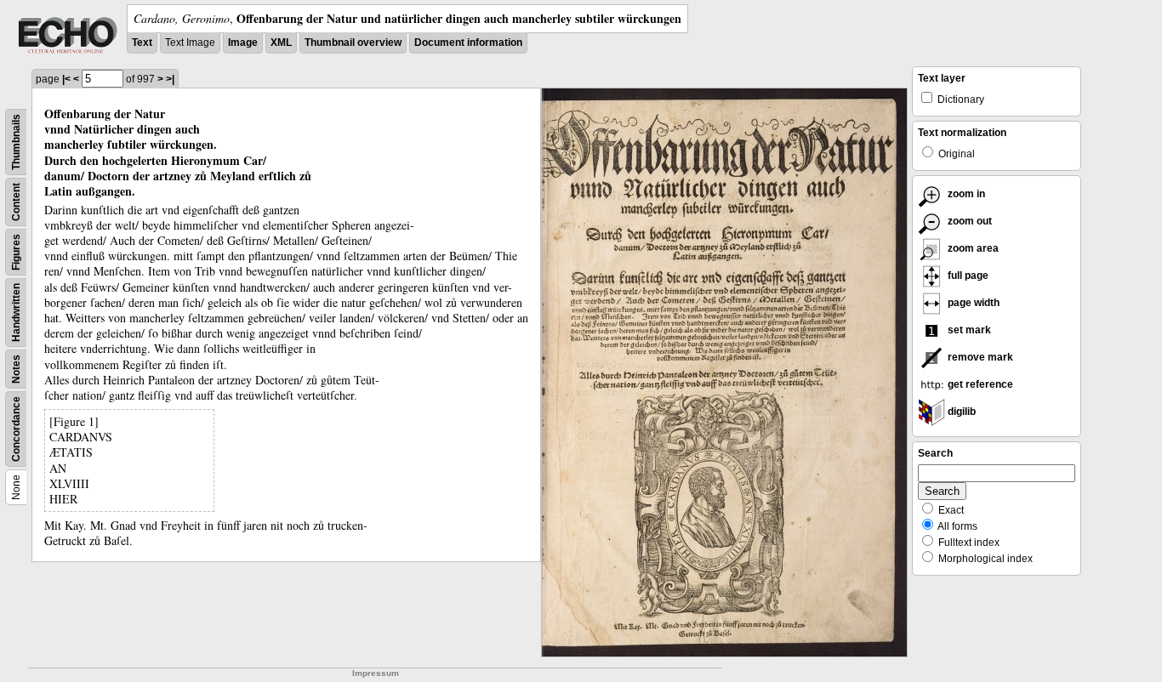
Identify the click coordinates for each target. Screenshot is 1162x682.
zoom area (972, 248)
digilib (960, 412)
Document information (468, 42)
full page (966, 275)
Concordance (16, 429)
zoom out (968, 221)
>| (170, 79)
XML (281, 42)
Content (16, 202)
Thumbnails (16, 142)
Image (243, 42)
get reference (979, 384)
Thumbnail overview (353, 42)
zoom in (965, 194)
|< (66, 79)
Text (142, 42)
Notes (16, 369)
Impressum (375, 673)
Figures (16, 252)
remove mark (979, 357)
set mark (968, 330)
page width (972, 303)
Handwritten (16, 312)
